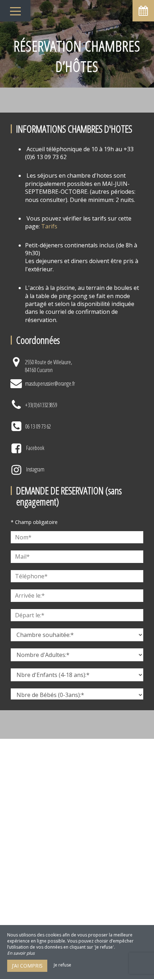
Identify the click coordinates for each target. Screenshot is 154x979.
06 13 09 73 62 (38, 426)
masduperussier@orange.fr (50, 383)
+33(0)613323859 (41, 405)
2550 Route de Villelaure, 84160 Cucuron (48, 366)
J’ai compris (27, 965)
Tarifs (49, 226)
